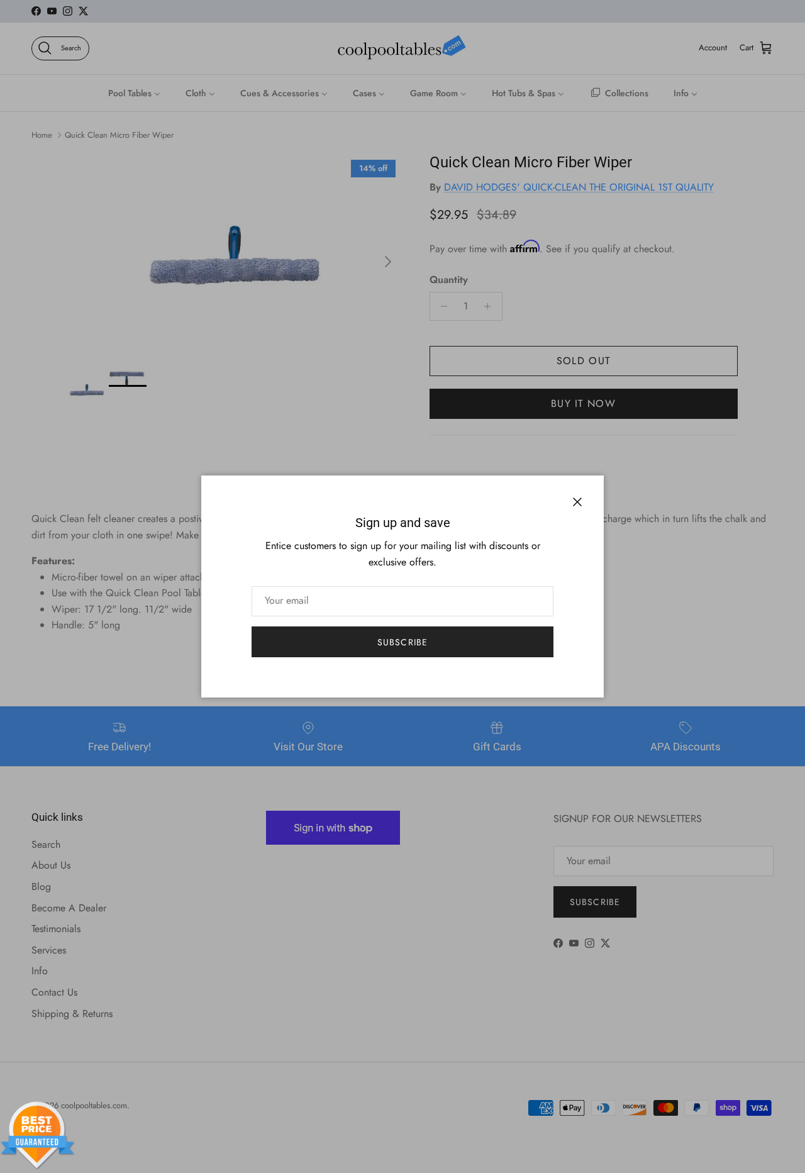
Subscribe (402, 642)
